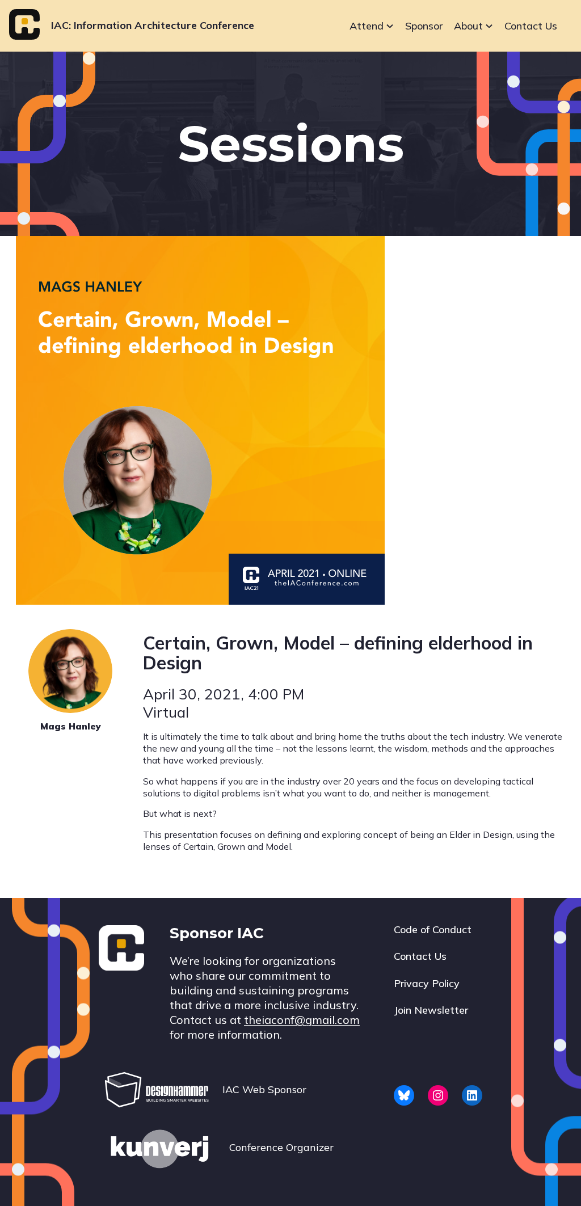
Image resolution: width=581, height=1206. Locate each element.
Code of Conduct (432, 929)
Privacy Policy (427, 983)
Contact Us (530, 25)
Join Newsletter (431, 1010)
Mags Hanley (70, 726)
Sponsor (424, 25)
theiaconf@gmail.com (302, 1020)
